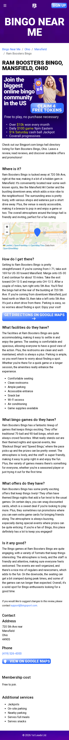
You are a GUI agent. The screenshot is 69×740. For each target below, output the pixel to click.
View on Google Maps (29, 661)
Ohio (27, 49)
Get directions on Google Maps (34, 315)
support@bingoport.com (24, 605)
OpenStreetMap (10, 248)
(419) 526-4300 (12, 653)
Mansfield (40, 49)
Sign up (59, 5)
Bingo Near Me (11, 49)
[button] (34, 236)
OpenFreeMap (21, 245)
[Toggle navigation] (5, 5)
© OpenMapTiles (36, 245)
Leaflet (8, 245)
